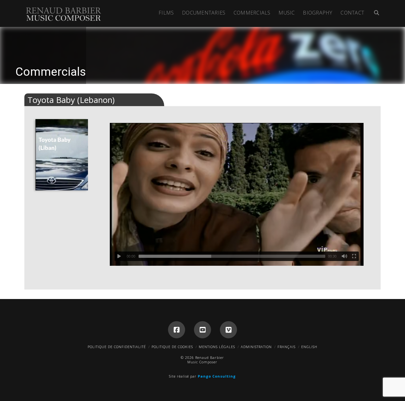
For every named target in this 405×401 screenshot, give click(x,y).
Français (286, 346)
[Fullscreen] (354, 256)
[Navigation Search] (374, 13)
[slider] (232, 256)
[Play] (119, 256)
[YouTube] (202, 329)
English (309, 346)
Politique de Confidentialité (117, 346)
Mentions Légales (217, 346)
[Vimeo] (228, 329)
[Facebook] (176, 329)
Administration (256, 346)
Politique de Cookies (172, 346)
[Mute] (344, 256)
